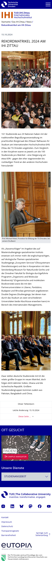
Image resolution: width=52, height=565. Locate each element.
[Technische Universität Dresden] (9, 4)
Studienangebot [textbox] (15, 476)
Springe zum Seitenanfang (41, 534)
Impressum (6, 522)
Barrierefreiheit (8, 535)
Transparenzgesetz (10, 531)
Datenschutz (7, 526)
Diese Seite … (24, 417)
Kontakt (4, 518)
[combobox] (26, 476)
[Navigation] (48, 4)
